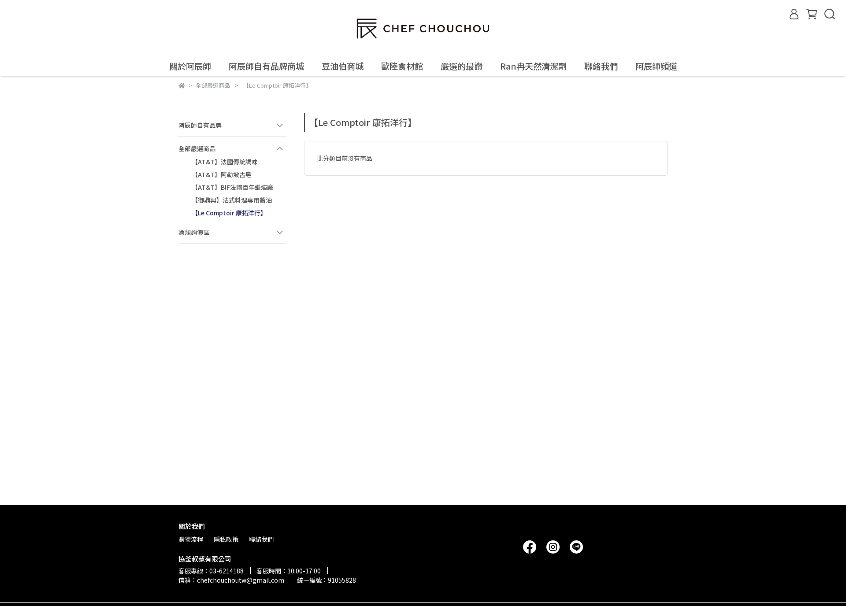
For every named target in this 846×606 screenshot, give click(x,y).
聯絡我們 (601, 66)
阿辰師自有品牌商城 (266, 66)
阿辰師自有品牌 (200, 125)
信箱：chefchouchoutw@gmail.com (231, 580)
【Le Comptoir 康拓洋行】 (229, 212)
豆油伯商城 (343, 66)
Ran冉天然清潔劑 (533, 66)
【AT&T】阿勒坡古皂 (222, 174)
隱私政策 (226, 539)
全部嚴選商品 (196, 148)
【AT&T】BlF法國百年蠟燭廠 (232, 187)
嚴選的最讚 (461, 66)
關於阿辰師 (190, 66)
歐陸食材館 (402, 66)
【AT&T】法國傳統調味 (225, 161)
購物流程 (190, 539)
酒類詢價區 (193, 232)
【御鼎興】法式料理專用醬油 (232, 200)
